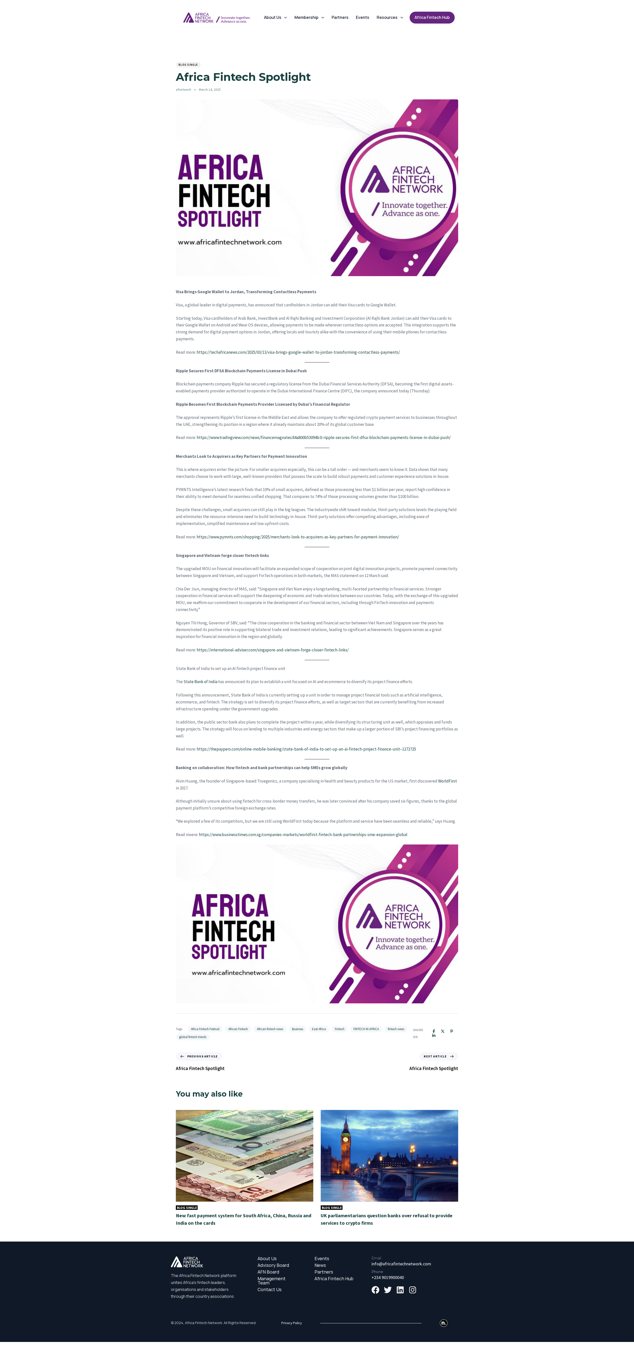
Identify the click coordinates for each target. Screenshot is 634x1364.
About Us (272, 17)
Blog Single (188, 64)
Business (297, 1029)
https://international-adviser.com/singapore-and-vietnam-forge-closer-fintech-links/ (273, 650)
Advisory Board (273, 1265)
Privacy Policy (291, 1323)
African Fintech (238, 1029)
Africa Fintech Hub (334, 1279)
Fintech (339, 1029)
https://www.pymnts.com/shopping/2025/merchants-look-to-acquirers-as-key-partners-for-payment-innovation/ (298, 537)
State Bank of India (200, 681)
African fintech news (270, 1029)
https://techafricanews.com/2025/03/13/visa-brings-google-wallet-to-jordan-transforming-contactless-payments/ (298, 352)
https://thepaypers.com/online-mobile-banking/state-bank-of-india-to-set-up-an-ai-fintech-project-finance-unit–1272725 (306, 749)
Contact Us (270, 1289)
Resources (387, 17)
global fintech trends (192, 1037)
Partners (340, 17)
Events (362, 17)
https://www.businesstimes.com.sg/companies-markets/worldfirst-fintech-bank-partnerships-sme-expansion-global (303, 834)
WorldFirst (447, 781)
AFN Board (268, 1272)
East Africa (319, 1029)
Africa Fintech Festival (205, 1029)
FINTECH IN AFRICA (366, 1029)
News (320, 1265)
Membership (306, 17)
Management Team (272, 1281)
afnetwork (183, 89)
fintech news (396, 1029)
